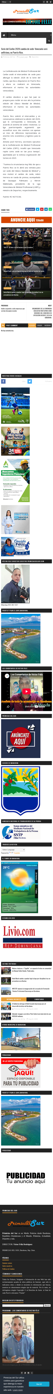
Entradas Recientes (14, 999)
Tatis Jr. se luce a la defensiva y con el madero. (18, 247)
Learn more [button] (18, 1390)
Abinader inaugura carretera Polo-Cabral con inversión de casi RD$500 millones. (31, 1015)
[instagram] (47, 1)
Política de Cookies (8, 1269)
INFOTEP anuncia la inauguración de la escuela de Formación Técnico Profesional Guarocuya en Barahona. (30, 989)
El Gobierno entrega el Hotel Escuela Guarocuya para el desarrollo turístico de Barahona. (29, 1004)
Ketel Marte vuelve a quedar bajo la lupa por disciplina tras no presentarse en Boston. (23, 293)
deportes (35, 57)
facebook (47, 325)
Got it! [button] (39, 1384)
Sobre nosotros (7, 1266)
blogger (32, 325)
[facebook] (44, 1)
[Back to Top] (31, 1373)
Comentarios (39, 999)
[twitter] (50, 1)
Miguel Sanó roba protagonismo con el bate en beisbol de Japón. (24, 271)
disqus (39, 325)
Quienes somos (7, 1263)
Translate (17, 853)
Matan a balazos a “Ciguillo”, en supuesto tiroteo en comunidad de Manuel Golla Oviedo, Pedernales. (31, 969)
